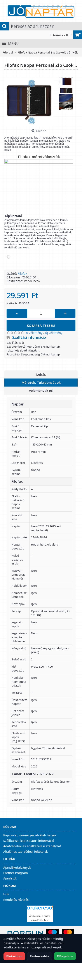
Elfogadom (65, 956)
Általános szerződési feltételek (25, 851)
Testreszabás (39, 956)
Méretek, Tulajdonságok (41, 382)
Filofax (22, 273)
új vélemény (53, 333)
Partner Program (15, 873)
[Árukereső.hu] (40, 910)
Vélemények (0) (41, 390)
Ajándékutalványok (17, 867)
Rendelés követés (16, 900)
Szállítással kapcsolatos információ (28, 841)
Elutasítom (14, 956)
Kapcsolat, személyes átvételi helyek (29, 835)
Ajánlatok (10, 878)
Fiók (6, 894)
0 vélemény (34, 333)
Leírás (41, 374)
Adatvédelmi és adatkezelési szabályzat (32, 846)
